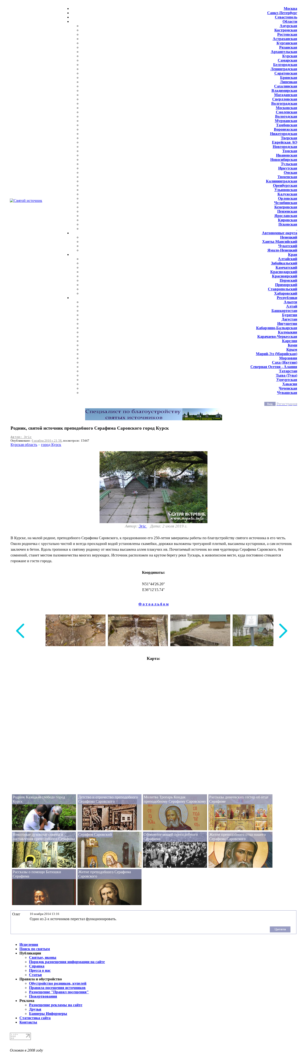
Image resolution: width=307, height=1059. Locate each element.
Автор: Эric (21, 437)
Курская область (24, 445)
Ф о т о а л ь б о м (153, 604)
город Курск (51, 445)
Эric (143, 526)
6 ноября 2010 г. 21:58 (47, 440)
